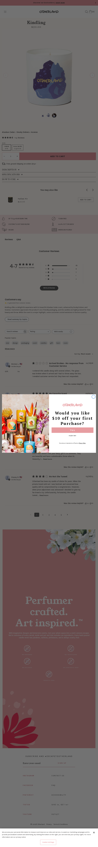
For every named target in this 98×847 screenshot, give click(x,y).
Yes (72, 430)
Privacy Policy (82, 443)
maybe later (72, 435)
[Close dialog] (93, 396)
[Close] (94, 832)
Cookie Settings (48, 842)
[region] (49, 837)
